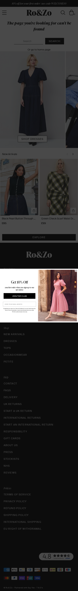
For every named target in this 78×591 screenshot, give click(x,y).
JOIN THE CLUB (19, 296)
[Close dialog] (76, 270)
